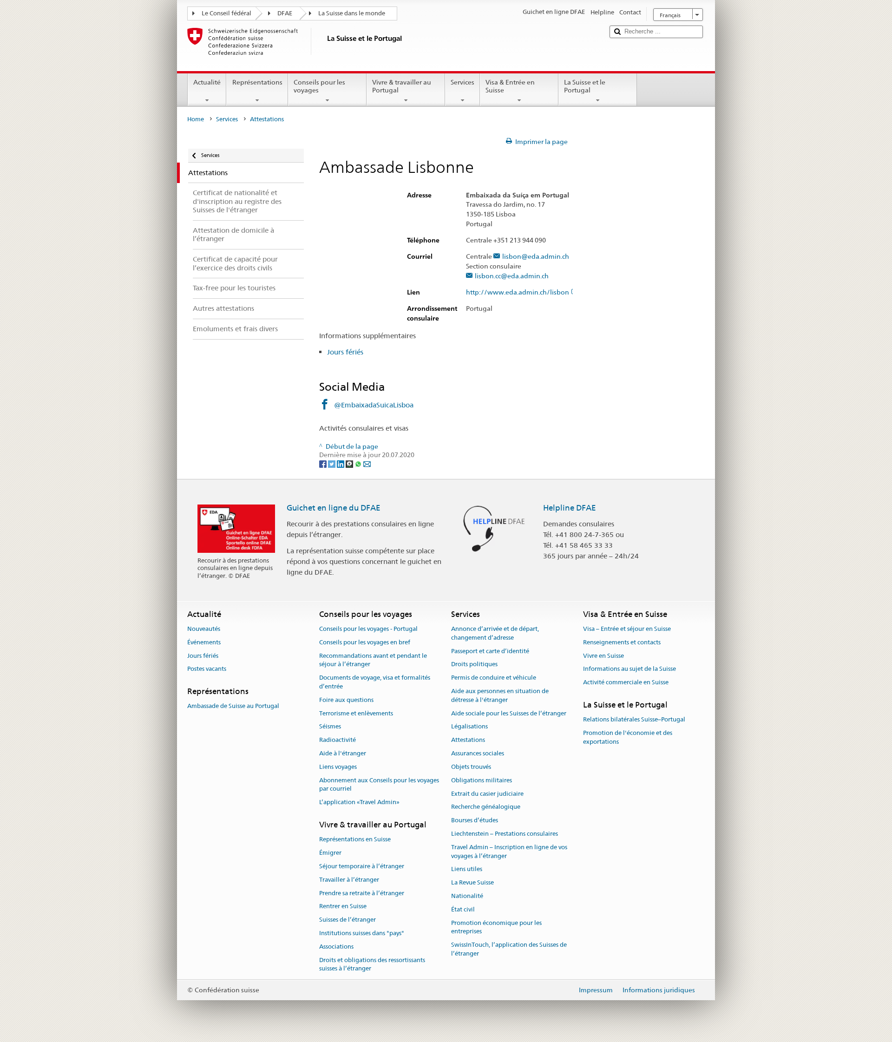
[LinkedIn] (341, 463)
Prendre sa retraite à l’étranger (361, 893)
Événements (204, 642)
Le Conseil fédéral (226, 13)
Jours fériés (345, 351)
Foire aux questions (346, 699)
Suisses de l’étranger (347, 920)
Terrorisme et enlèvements (356, 713)
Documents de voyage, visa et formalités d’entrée (374, 682)
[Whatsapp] (358, 463)
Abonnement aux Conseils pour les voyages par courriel (379, 785)
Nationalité (467, 895)
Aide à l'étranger (342, 753)
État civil (463, 909)
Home (195, 119)
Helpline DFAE (569, 507)
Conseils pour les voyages (319, 86)
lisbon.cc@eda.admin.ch (512, 276)
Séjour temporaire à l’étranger (361, 866)
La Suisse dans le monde (351, 13)
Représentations (257, 82)
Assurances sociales (477, 753)
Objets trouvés (471, 766)
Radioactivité (337, 740)
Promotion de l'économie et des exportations (627, 737)
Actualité (207, 82)
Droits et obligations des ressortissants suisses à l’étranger (372, 964)
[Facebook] (323, 463)
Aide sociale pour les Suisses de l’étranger (508, 713)
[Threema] (350, 463)
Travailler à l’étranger (349, 879)
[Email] (367, 463)
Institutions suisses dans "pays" (361, 933)
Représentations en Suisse (355, 839)
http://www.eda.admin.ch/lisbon (517, 292)
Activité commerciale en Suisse (626, 682)
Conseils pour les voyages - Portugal (368, 628)
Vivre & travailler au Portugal (401, 86)
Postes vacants (206, 669)
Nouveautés (203, 628)
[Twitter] (332, 463)
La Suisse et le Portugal (584, 86)
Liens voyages (338, 766)
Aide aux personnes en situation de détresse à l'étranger (500, 695)
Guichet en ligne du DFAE (333, 507)
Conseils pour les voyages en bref (364, 642)
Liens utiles (466, 869)
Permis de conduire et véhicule (493, 677)
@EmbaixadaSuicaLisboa (373, 404)
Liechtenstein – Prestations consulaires (504, 833)
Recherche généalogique (485, 807)
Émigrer (330, 852)
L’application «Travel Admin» (359, 802)
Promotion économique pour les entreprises (496, 927)
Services (462, 82)
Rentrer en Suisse (343, 906)
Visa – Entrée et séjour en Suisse (627, 628)
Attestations (468, 740)
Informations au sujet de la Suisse (629, 669)
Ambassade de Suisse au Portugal (233, 706)
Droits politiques (474, 664)
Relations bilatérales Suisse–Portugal (634, 719)
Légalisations (469, 726)
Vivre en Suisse (603, 655)
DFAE (284, 13)
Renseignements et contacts (622, 642)
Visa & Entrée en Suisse (510, 86)
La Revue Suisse (472, 882)
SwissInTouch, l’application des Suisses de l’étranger (509, 949)
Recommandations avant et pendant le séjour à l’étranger (373, 660)
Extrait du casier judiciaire (487, 793)
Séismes (330, 726)
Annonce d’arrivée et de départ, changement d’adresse (495, 633)
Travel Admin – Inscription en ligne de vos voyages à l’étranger (509, 851)
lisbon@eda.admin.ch (535, 256)
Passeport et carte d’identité (490, 651)
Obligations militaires (481, 780)
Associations (336, 946)
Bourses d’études (474, 820)
